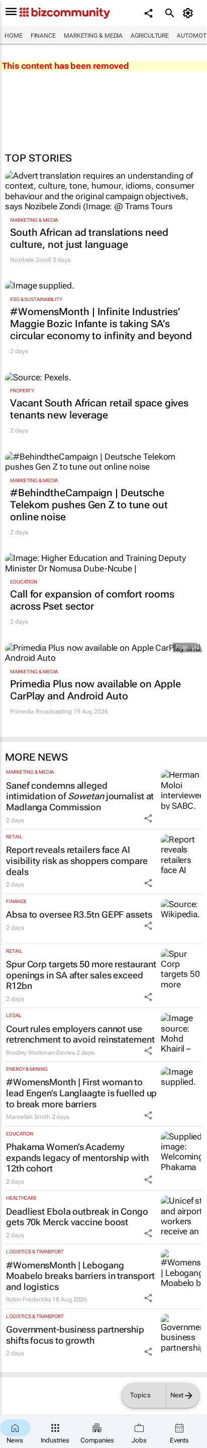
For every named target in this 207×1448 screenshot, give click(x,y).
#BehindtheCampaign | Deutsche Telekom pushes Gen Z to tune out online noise (89, 505)
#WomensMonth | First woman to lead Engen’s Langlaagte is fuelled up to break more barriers (81, 1093)
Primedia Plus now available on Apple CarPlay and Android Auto (95, 690)
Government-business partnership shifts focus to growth (75, 1335)
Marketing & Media (93, 35)
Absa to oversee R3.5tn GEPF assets (79, 914)
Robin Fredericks (28, 1299)
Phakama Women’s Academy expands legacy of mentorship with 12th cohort (77, 1157)
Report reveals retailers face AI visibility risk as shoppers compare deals (77, 860)
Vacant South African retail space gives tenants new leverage (99, 409)
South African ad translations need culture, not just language (89, 238)
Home (14, 35)
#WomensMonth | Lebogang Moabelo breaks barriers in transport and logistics (80, 1276)
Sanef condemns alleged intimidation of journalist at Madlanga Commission (80, 796)
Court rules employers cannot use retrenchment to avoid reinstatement (80, 1034)
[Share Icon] (148, 818)
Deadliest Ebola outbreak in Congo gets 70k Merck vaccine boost (77, 1217)
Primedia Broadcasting (41, 711)
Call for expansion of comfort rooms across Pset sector (92, 600)
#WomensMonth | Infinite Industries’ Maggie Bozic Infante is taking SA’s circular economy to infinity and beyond (101, 324)
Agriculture (150, 35)
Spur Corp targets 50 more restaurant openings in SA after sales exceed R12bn (81, 975)
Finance (43, 35)
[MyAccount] (189, 13)
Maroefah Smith (28, 1116)
